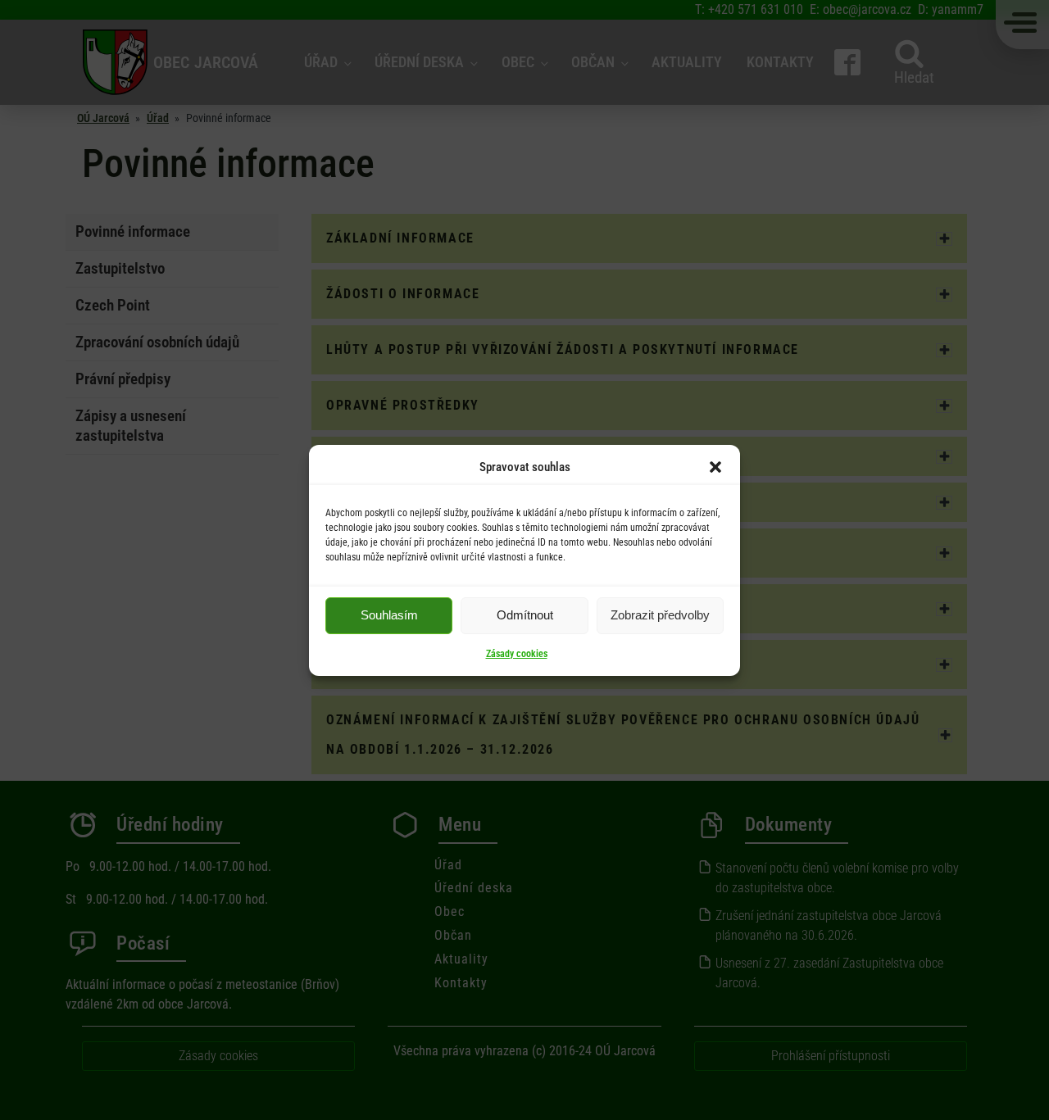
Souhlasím (389, 615)
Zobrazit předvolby (660, 615)
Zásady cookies (516, 654)
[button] (715, 467)
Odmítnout (525, 615)
